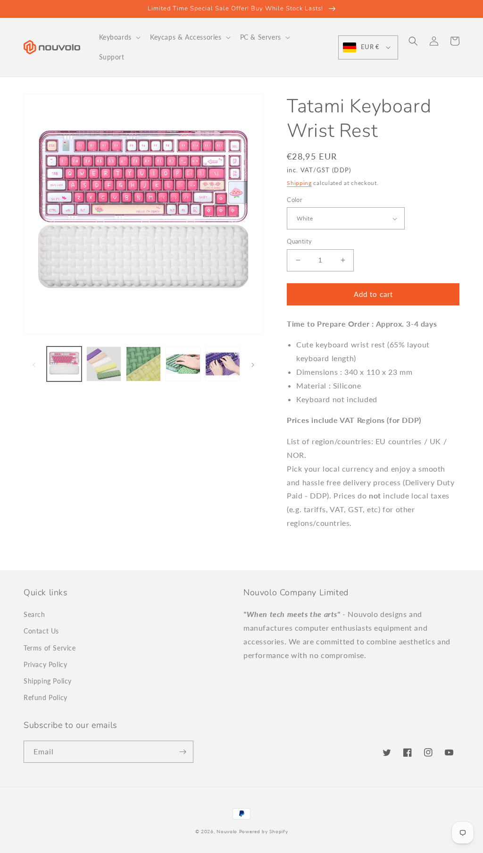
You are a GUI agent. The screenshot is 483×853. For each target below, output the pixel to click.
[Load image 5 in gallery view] (222, 363)
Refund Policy (45, 697)
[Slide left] (34, 364)
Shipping (299, 182)
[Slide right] (252, 364)
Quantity (299, 241)
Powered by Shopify (263, 831)
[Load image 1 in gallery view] (64, 363)
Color (294, 199)
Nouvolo (227, 831)
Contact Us (41, 631)
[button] (118, 37)
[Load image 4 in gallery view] (183, 363)
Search (34, 614)
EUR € (370, 47)
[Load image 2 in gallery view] (103, 363)
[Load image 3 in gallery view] (143, 363)
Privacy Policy (45, 664)
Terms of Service (50, 648)
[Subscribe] (182, 752)
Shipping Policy (48, 681)
